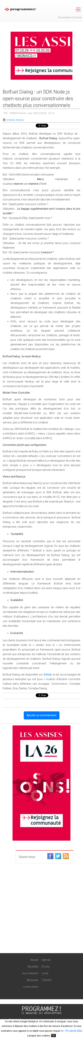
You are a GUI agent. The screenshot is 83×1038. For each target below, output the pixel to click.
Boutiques (32, 980)
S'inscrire (76, 17)
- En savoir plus (73, 1030)
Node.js (20, 119)
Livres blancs (30, 986)
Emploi (46, 966)
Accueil (34, 959)
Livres (45, 973)
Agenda (46, 959)
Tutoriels (47, 980)
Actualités (32, 966)
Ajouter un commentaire (42, 715)
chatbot (11, 119)
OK (53, 1035)
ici (62, 1030)
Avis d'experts (30, 973)
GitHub (48, 674)
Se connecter (64, 17)
